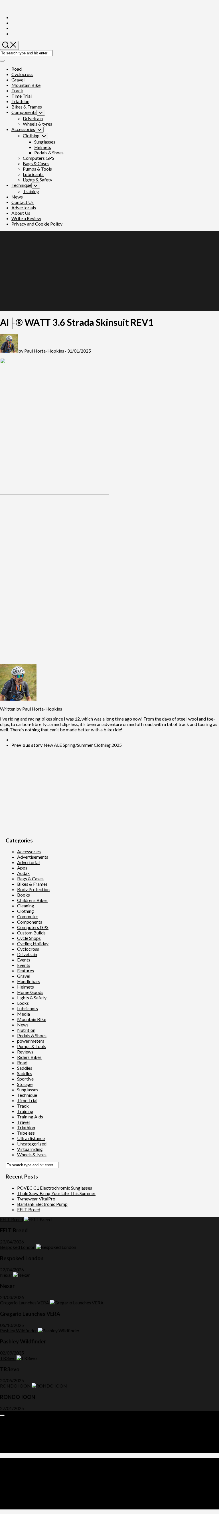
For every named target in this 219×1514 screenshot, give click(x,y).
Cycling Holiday (32, 943)
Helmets (42, 147)
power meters (30, 1041)
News (17, 196)
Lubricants (33, 174)
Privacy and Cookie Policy (36, 223)
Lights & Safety (37, 179)
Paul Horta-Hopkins (44, 350)
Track (17, 90)
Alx (72, 1480)
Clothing (31, 135)
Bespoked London (17, 1247)
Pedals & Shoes (49, 152)
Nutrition (26, 1030)
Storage (25, 1084)
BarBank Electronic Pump (42, 1204)
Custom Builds (31, 932)
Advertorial (28, 862)
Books (23, 894)
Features (25, 970)
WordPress (36, 1480)
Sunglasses (44, 141)
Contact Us (22, 202)
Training (31, 191)
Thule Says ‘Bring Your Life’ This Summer (56, 1193)
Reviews (25, 1051)
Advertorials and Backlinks (37, 1423)
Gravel (18, 79)
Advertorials (23, 207)
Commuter (27, 916)
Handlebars (28, 981)
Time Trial (21, 96)
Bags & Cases (36, 163)
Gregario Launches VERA (24, 1302)
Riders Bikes (29, 1057)
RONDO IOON (15, 1385)
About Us (20, 213)
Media (23, 1013)
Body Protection (33, 889)
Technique (21, 185)
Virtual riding (30, 1149)
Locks (23, 1003)
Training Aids (30, 1116)
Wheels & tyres (37, 123)
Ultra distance (31, 1138)
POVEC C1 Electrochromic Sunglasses (54, 1187)
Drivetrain (33, 118)
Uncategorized (31, 1143)
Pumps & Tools (37, 168)
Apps (22, 867)
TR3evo (8, 1358)
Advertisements (32, 857)
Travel (23, 1122)
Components (23, 112)
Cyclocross (22, 74)
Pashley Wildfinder (18, 1330)
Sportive (25, 1078)
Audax (23, 873)
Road (16, 68)
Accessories (23, 129)
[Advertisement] (109, 271)
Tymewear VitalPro (36, 1198)
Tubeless (26, 1133)
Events (23, 959)
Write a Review (26, 218)
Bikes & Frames (26, 106)
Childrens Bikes (32, 900)
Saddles (24, 1068)
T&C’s (17, 1450)
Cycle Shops (29, 938)
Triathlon (20, 101)
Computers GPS (38, 158)
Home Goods (30, 992)
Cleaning (25, 905)
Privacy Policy (25, 1445)
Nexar (6, 1275)
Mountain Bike (25, 85)
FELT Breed (28, 1209)
